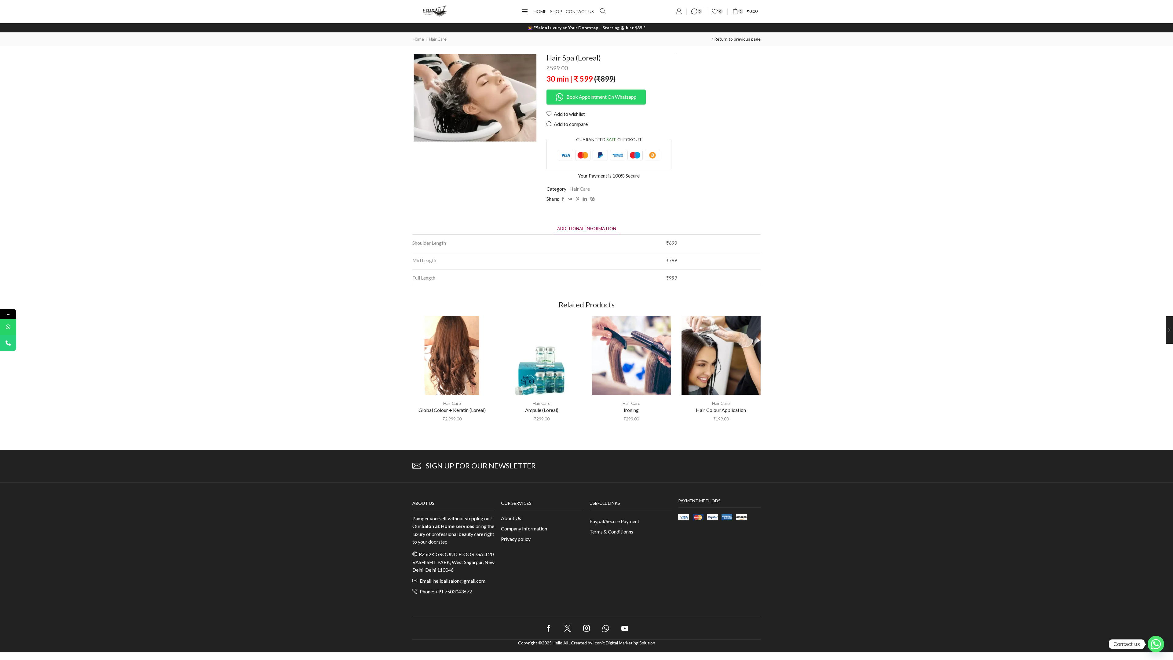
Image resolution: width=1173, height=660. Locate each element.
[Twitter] (567, 628)
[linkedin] (585, 199)
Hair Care (438, 39)
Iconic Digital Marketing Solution (624, 642)
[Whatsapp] (605, 628)
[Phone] (8, 343)
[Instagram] (586, 628)
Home (418, 39)
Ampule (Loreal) (541, 410)
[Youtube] (624, 628)
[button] (525, 11)
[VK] (570, 199)
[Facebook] (563, 199)
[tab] (586, 228)
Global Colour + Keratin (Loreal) (452, 410)
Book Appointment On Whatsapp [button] (601, 97)
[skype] (592, 199)
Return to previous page (737, 39)
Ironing (631, 410)
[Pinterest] (577, 199)
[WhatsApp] (8, 327)
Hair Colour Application (721, 410)
